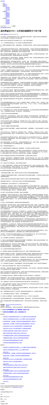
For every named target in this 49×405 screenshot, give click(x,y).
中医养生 (8, 7)
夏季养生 (8, 14)
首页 (4, 3)
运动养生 (8, 19)
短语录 (7, 305)
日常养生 (5, 18)
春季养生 (8, 12)
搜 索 (14, 26)
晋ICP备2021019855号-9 (17, 387)
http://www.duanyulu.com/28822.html (13, 304)
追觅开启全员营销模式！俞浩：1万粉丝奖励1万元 (15, 311)
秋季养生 (8, 15)
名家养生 (8, 20)
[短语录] (3, 1)
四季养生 (5, 11)
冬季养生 (8, 16)
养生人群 (8, 10)
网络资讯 (5, 4)
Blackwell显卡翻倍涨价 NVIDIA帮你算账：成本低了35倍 (16, 309)
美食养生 (8, 22)
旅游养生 (8, 23)
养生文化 (5, 6)
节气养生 (8, 8)
